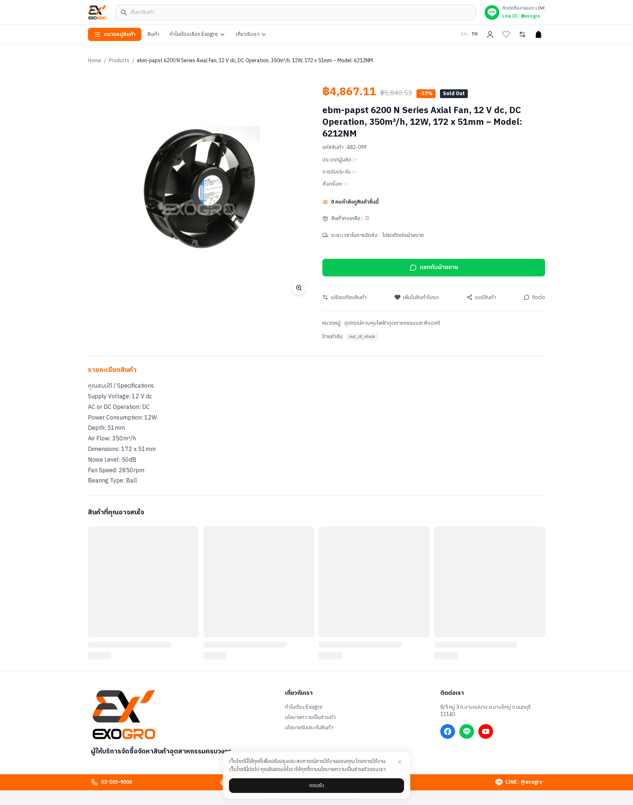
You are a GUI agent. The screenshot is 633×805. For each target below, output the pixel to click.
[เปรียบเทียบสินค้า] (522, 34)
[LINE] (466, 731)
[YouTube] (485, 731)
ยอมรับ (316, 785)
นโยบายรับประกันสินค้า (309, 727)
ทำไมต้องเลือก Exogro (194, 34)
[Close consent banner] (399, 761)
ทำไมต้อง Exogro (303, 707)
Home (94, 60)
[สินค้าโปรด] (506, 34)
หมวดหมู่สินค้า (120, 34)
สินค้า (153, 34)
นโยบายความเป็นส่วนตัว (310, 717)
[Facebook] (447, 731)
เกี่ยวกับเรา (247, 34)
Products (119, 60)
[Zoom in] (299, 287)
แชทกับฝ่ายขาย (439, 267)
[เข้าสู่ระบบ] (490, 34)
